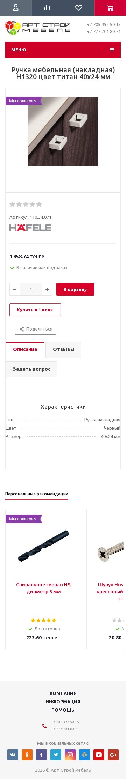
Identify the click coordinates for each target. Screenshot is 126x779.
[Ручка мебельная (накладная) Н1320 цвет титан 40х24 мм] (63, 142)
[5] (39, 204)
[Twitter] (55, 754)
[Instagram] (70, 754)
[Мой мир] (84, 754)
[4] (32, 204)
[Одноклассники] (27, 754)
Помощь (63, 709)
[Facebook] (41, 754)
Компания (63, 693)
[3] (26, 204)
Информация (63, 701)
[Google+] (113, 754)
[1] (12, 204)
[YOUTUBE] (98, 754)
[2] (19, 204)
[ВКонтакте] (12, 754)
